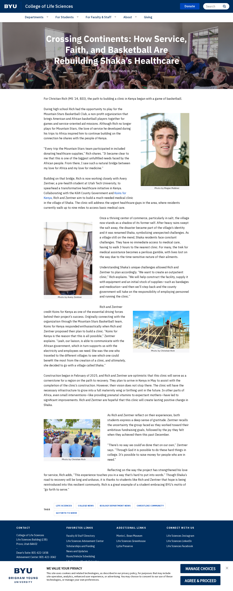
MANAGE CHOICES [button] (200, 568)
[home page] (10, 6)
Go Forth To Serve (66, 513)
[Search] (224, 6)
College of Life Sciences (49, 6)
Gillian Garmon (108, 71)
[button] (227, 567)
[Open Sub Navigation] (48, 17)
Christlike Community (150, 505)
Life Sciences (64, 505)
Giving (148, 17)
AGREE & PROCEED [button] (200, 580)
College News (86, 505)
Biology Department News (115, 505)
